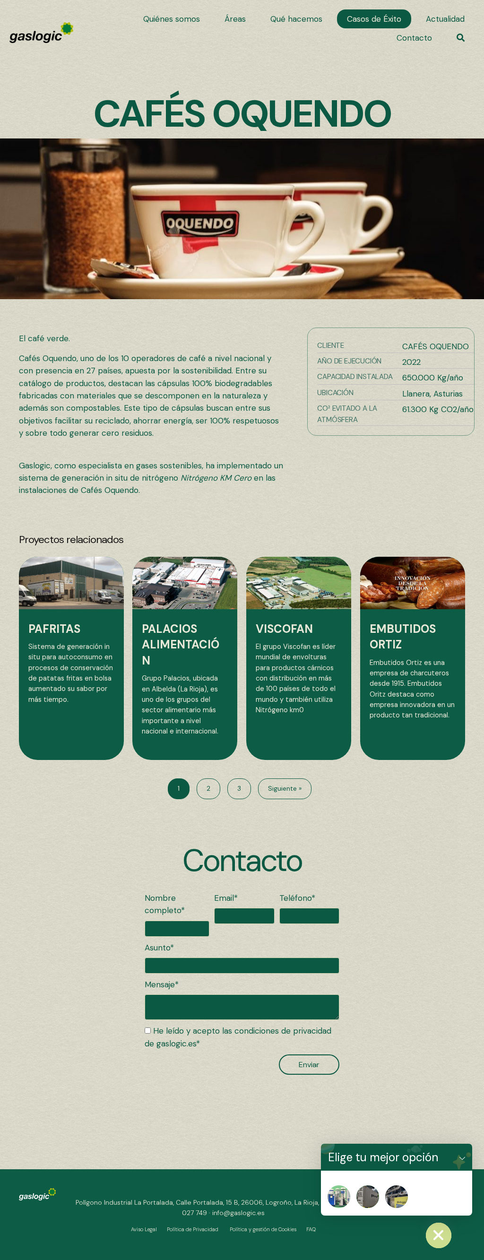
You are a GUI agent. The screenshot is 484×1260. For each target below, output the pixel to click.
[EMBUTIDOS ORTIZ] (412, 658)
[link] (171, 18)
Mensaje (160, 984)
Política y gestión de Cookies (263, 1229)
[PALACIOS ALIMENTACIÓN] (184, 658)
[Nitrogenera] (367, 1196)
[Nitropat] (339, 1196)
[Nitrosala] (396, 1196)
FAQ (311, 1229)
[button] (461, 37)
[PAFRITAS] (71, 658)
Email (224, 898)
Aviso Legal (144, 1229)
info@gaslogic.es (238, 1212)
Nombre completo (163, 904)
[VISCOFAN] (298, 658)
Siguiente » (285, 788)
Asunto (157, 947)
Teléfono (295, 898)
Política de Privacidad (192, 1229)
